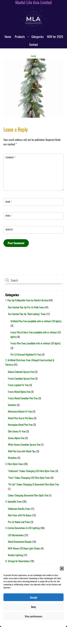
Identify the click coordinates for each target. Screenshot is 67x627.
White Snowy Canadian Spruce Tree (24, 444)
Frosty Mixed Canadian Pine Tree (23, 398)
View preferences (33, 616)
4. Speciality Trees (13, 501)
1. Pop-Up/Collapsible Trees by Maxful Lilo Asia (26, 300)
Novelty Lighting (15, 555)
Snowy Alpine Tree (16, 438)
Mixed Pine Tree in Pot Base (20, 418)
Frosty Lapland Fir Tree (18, 385)
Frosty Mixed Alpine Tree (19, 391)
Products (20, 36)
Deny (33, 607)
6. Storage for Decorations (17, 561)
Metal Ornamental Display (20, 541)
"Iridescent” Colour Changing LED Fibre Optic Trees (31, 471)
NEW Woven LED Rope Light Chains (24, 548)
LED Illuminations (16, 535)
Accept (33, 597)
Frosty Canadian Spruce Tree (21, 378)
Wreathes (12, 458)
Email (8, 215)
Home (8, 36)
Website (9, 229)
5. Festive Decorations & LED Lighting (22, 528)
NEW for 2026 (55, 36)
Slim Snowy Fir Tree (17, 431)
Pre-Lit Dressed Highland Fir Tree (25, 354)
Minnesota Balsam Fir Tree (20, 411)
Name (8, 201)
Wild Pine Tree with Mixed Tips (22, 451)
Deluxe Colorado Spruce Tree (21, 372)
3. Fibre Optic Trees (14, 464)
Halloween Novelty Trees (19, 508)
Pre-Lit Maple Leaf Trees (19, 522)
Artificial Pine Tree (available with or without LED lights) (36, 321)
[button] (62, 568)
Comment (10, 157)
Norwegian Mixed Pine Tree (20, 424)
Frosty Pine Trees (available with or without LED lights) (35, 343)
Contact (33, 44)
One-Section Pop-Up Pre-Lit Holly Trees (26, 307)
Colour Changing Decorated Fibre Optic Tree (28, 495)
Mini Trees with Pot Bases (19, 515)
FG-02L (33, 56)
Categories (37, 36)
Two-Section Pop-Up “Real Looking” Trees (27, 314)
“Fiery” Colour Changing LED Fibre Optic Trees (29, 477)
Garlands (12, 405)
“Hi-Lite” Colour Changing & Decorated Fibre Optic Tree (33, 484)
